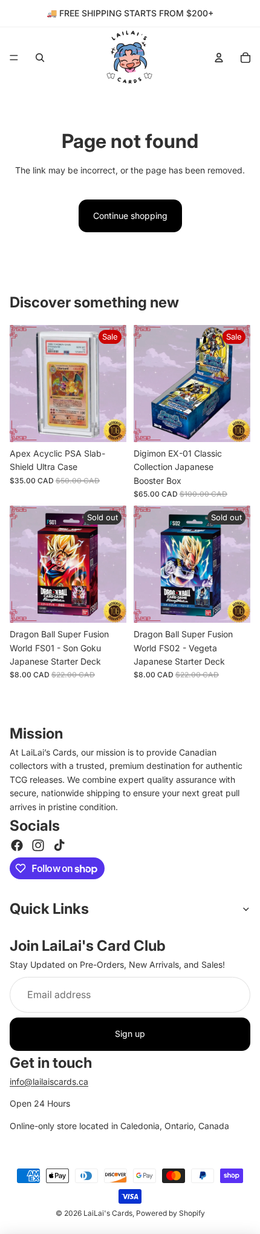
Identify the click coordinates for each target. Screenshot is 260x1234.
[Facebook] (17, 845)
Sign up (130, 1033)
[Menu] (14, 58)
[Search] (40, 57)
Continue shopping (130, 215)
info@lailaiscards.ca (49, 1081)
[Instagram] (38, 845)
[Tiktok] (59, 845)
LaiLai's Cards (107, 1213)
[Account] (219, 57)
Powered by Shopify (170, 1213)
